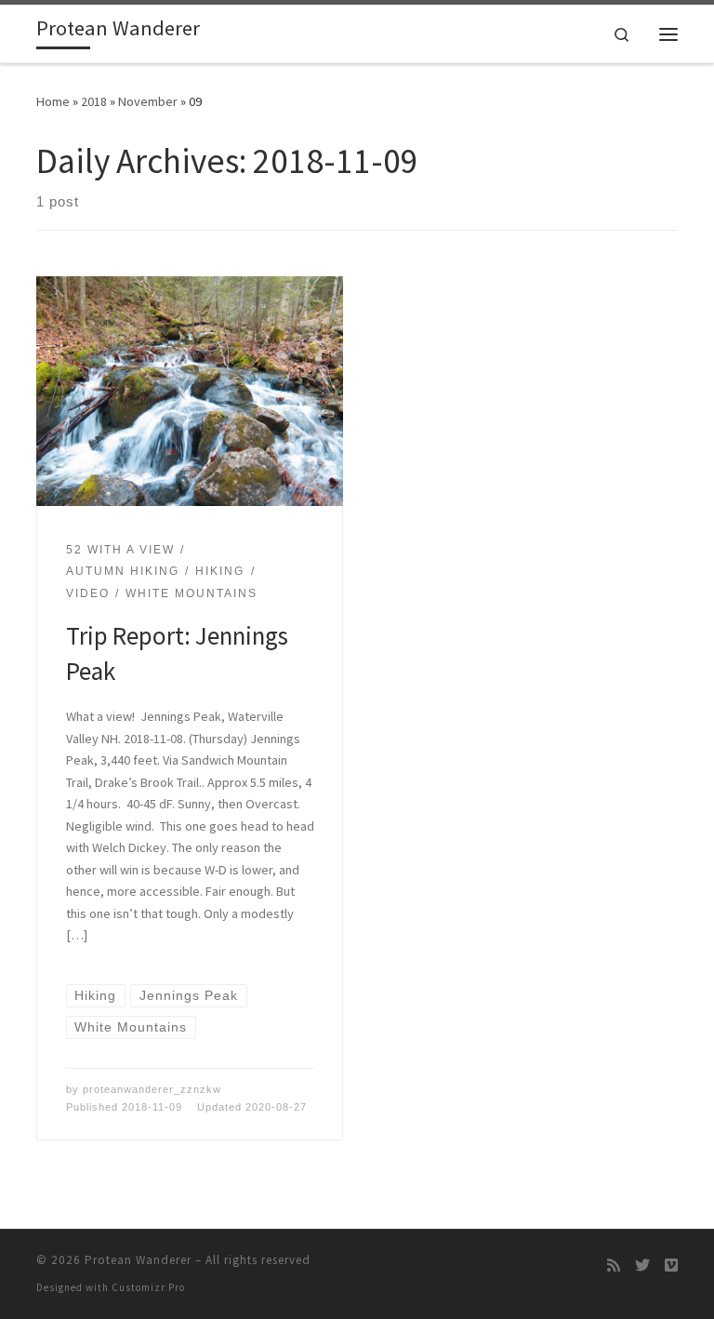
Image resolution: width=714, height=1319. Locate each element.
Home (53, 101)
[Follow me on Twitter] (642, 1265)
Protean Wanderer (138, 1260)
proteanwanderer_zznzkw (152, 1089)
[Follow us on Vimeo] (671, 1265)
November (148, 101)
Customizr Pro (148, 1287)
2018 (94, 101)
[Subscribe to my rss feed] (613, 1265)
